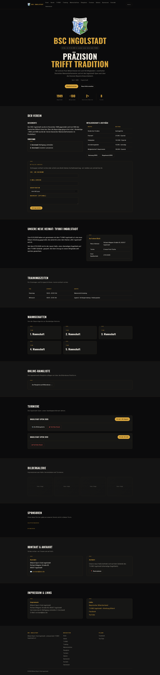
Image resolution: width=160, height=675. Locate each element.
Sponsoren (105, 2)
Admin (129, 4)
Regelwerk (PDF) (107, 155)
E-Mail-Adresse (35, 180)
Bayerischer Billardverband (98, 605)
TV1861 (58, 2)
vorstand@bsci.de (38, 572)
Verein (52, 2)
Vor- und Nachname (37, 172)
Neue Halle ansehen (87, 86)
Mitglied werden (71, 86)
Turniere (91, 2)
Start (47, 2)
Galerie (98, 2)
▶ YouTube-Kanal (54, 427)
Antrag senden (36, 208)
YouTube (92, 615)
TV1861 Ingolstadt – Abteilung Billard (102, 608)
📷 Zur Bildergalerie (38, 427)
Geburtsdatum (35, 188)
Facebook (92, 611)
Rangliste (84, 2)
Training (65, 2)
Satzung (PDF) (92, 155)
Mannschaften (74, 2)
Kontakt (113, 2)
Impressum (48, 6)
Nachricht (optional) (38, 196)
